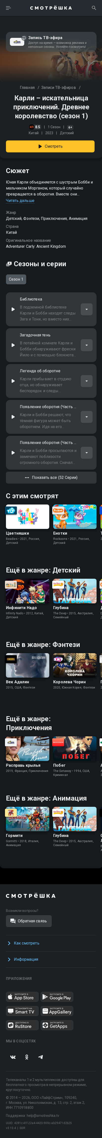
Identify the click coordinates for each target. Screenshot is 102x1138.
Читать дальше (20, 200)
